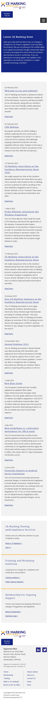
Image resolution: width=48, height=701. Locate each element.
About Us (30, 675)
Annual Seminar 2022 (17, 344)
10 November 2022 (12, 341)
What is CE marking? (11, 681)
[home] (13, 8)
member (23, 63)
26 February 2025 (11, 87)
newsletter (28, 60)
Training (6, 678)
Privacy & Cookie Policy (11, 695)
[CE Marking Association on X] (44, 651)
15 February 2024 (11, 163)
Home (5, 672)
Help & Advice (32, 672)
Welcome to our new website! (21, 91)
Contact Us (31, 678)
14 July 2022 (9, 380)
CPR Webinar (12, 127)
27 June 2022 (9, 467)
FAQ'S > (8, 547)
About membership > (13, 612)
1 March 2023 (10, 208)
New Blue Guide (13, 383)
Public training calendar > (14, 582)
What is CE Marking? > (13, 543)
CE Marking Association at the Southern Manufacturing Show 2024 (22, 169)
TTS (21, 697)
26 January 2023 (11, 296)
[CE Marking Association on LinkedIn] (38, 651)
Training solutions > (12, 577)
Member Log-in (7, 14)
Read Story (9, 116)
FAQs (29, 685)
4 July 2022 (9, 425)
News (29, 681)
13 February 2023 (11, 254)
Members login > (11, 616)
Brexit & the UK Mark (11, 685)
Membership (8, 675)
